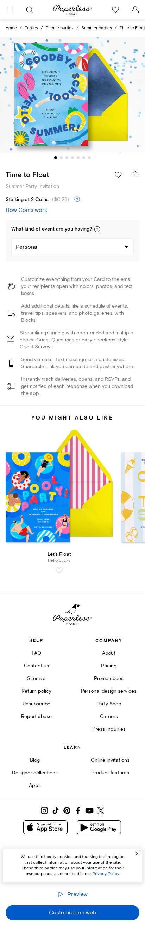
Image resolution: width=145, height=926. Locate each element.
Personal (27, 247)
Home (11, 28)
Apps (35, 785)
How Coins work (26, 210)
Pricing (108, 666)
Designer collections (35, 773)
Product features (110, 773)
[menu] (10, 10)
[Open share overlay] (135, 174)
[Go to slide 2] (61, 157)
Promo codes (109, 678)
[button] (97, 229)
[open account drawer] (135, 10)
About (108, 653)
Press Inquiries (109, 729)
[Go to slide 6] (83, 157)
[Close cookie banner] (137, 853)
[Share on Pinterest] (67, 810)
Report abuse (36, 716)
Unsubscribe (36, 704)
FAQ (36, 653)
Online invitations (110, 760)
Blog (35, 760)
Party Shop (108, 704)
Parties (31, 28)
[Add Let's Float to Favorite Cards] (59, 570)
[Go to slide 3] (66, 157)
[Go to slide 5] (78, 157)
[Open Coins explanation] (77, 199)
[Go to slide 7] (89, 157)
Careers (109, 716)
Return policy (36, 691)
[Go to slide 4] (72, 157)
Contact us (36, 666)
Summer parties (96, 28)
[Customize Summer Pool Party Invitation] (72, 94)
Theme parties (60, 28)
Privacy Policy (105, 873)
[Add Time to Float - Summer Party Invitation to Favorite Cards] (118, 175)
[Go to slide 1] (55, 157)
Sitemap (36, 678)
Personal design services (109, 691)
